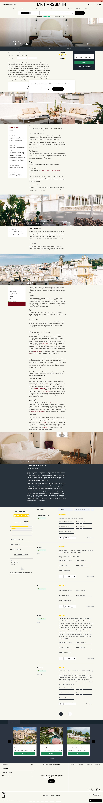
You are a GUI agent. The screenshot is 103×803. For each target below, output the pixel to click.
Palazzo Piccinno (46, 748)
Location (51, 48)
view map (16, 304)
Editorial (78, 9)
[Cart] (94, 4)
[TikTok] (100, 789)
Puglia (14, 41)
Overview (16, 48)
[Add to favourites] (9, 44)
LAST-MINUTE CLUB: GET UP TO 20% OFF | (50, 1)
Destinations (61, 9)
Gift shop (87, 9)
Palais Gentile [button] (26, 13)
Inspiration (50, 9)
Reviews (69, 48)
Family (70, 9)
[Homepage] (51, 4)
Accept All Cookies (58, 89)
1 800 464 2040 (87, 66)
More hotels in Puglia (22, 58)
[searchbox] (35, 13)
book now (84, 62)
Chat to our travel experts (96, 800)
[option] (25, 741)
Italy (18, 41)
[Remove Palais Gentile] (30, 13)
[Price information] (93, 44)
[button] (89, 4)
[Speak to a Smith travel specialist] (89, 4)
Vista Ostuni (18, 748)
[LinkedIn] (96, 789)
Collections (5, 768)
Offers (30, 9)
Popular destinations (7, 772)
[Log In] (98, 4)
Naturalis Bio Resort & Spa (76, 748)
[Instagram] (89, 789)
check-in (78, 55)
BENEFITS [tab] (81, 764)
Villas (22, 9)
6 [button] (55, 759)
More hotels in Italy (32, 58)
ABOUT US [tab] (72, 764)
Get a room (86, 48)
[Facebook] (92, 789)
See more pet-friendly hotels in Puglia (51, 170)
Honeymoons (39, 9)
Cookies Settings (45, 89)
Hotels (14, 9)
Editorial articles (6, 776)
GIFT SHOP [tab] (89, 764)
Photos (34, 48)
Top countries (5, 764)
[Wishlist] (91, 4)
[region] (52, 86)
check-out (87, 55)
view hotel (25, 753)
